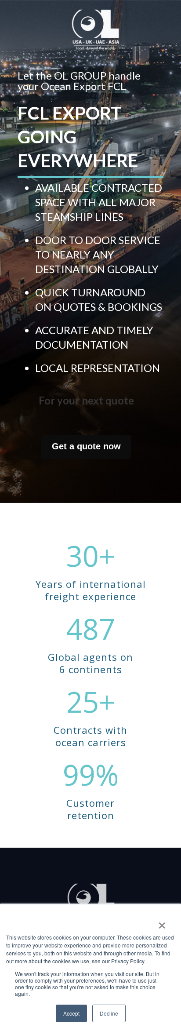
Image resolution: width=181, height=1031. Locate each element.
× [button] (162, 922)
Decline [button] (109, 1013)
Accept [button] (71, 1013)
